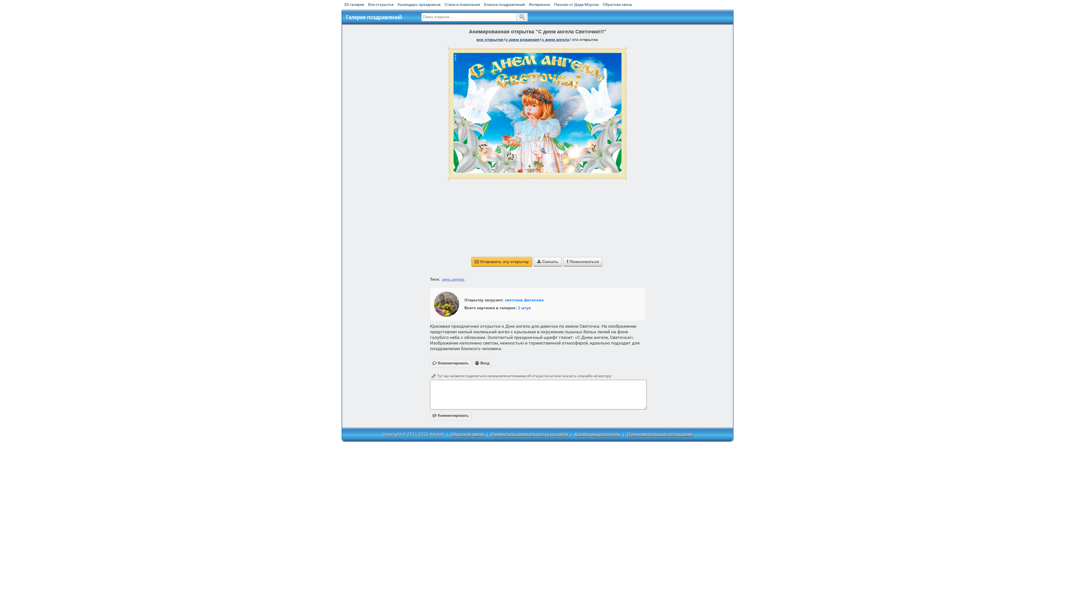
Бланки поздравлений (504, 4)
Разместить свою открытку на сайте (529, 434)
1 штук (524, 308)
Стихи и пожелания (462, 4)
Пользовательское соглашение (660, 434)
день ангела (453, 279)
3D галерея (354, 4)
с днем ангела (555, 39)
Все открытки (381, 4)
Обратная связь (617, 4)
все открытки (489, 39)
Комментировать (451, 415)
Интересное (539, 4)
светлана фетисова (524, 300)
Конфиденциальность (598, 434)
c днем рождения (522, 39)
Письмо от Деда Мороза (576, 4)
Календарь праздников (419, 4)
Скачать (547, 261)
